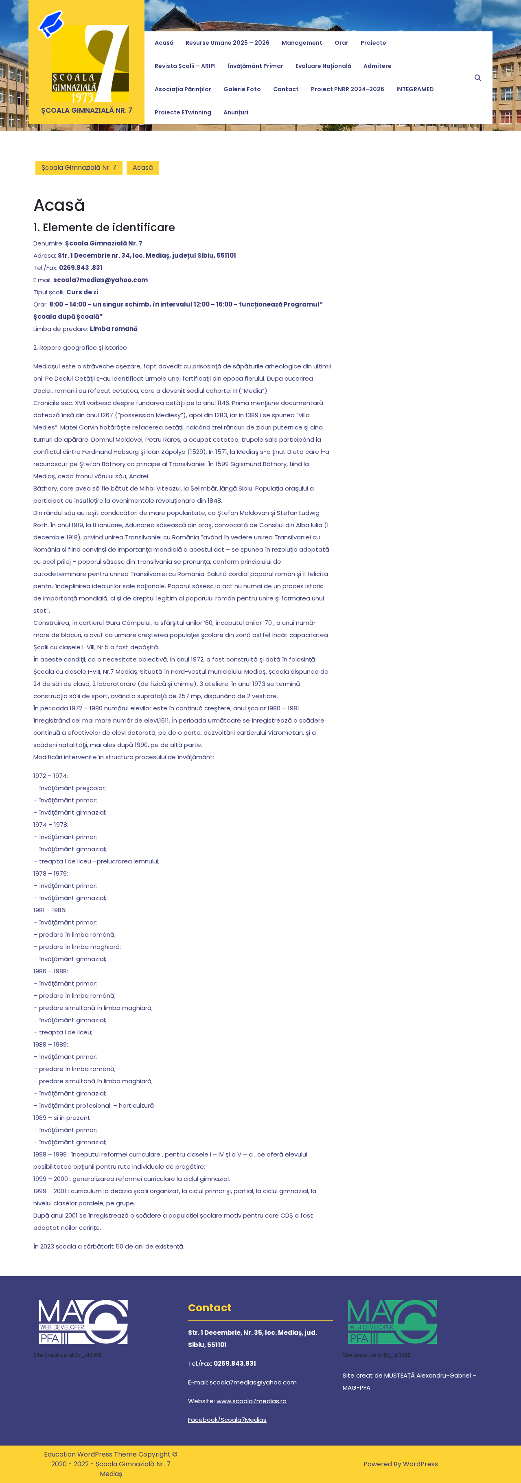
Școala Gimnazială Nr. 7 (86, 110)
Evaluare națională (323, 66)
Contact (286, 89)
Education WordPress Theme (91, 1454)
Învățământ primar (255, 66)
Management (302, 43)
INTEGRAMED (415, 89)
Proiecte (373, 43)
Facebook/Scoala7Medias (227, 1419)
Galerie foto (242, 89)
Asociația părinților (183, 89)
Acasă (164, 43)
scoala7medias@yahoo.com (253, 1382)
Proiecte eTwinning (183, 112)
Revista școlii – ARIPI (185, 66)
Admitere (377, 66)
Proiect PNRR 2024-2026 (347, 89)
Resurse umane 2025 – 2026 (227, 43)
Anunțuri (235, 112)
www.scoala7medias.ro (252, 1401)
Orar (341, 43)
